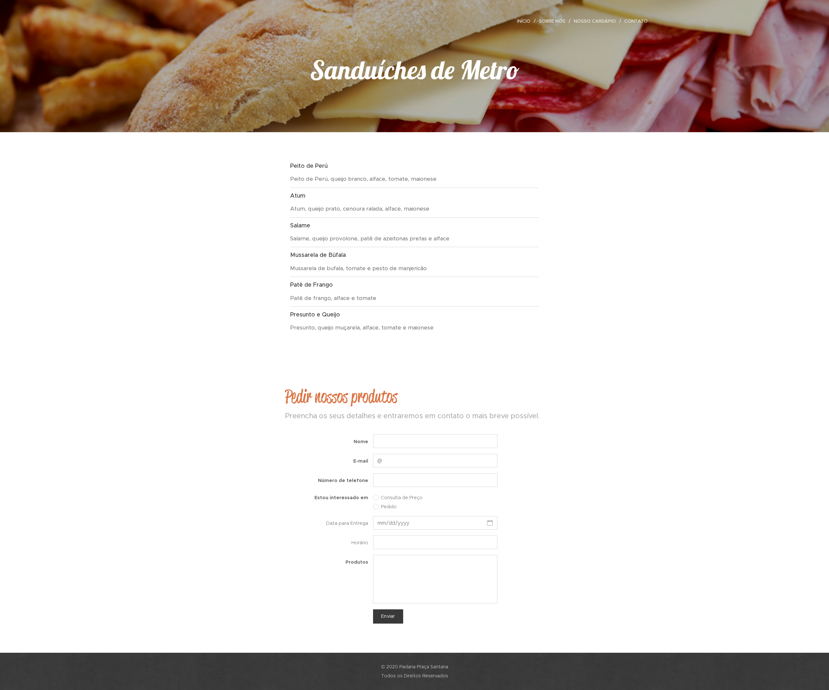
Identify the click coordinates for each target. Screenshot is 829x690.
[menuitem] (526, 21)
